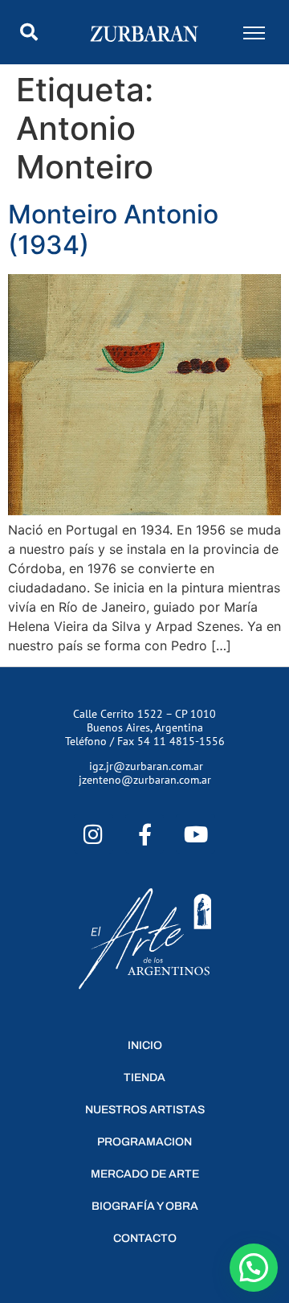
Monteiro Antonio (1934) (113, 229)
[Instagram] (93, 834)
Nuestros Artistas (145, 1110)
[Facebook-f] (145, 834)
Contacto (145, 1238)
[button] (29, 32)
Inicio (145, 1045)
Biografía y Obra (145, 1206)
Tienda (144, 1077)
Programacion (144, 1142)
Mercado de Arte (145, 1174)
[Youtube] (195, 834)
